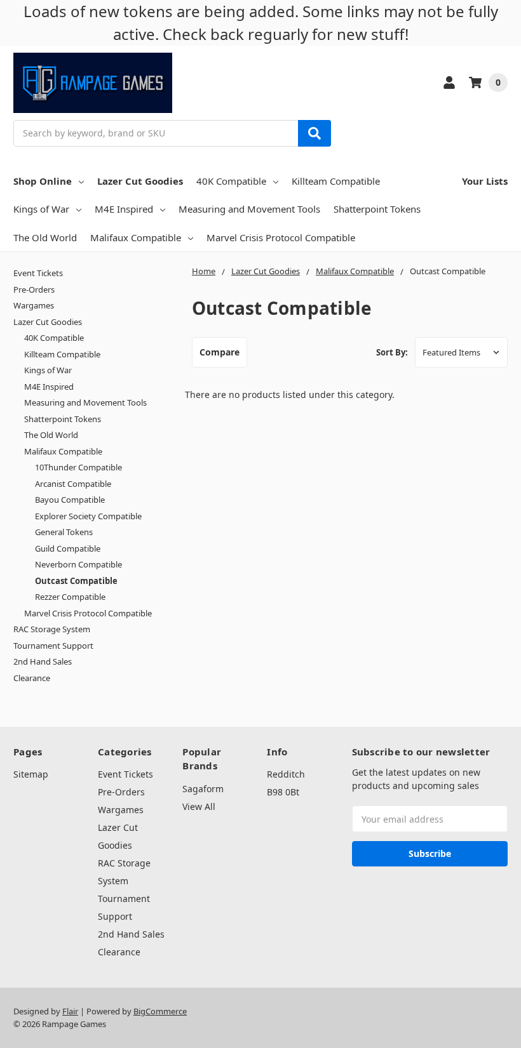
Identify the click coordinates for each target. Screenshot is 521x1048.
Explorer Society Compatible (88, 516)
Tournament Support (53, 645)
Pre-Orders (34, 289)
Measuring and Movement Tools (249, 208)
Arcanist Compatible (73, 483)
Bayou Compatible (70, 499)
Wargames (33, 305)
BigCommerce (160, 1011)
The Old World (45, 237)
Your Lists (485, 181)
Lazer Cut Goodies (140, 181)
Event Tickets (38, 273)
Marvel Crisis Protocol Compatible (280, 237)
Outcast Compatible (76, 581)
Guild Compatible (67, 548)
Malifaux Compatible (135, 237)
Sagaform (203, 789)
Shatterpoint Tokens (377, 208)
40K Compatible (231, 181)
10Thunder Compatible (78, 467)
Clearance (31, 678)
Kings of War (41, 208)
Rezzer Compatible (70, 596)
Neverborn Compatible (78, 564)
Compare (220, 352)
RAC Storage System (51, 629)
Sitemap (30, 774)
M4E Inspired (124, 208)
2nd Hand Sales (42, 661)
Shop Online (42, 181)
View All (198, 806)
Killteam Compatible (336, 181)
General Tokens (64, 532)
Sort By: (392, 352)
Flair (70, 1011)
